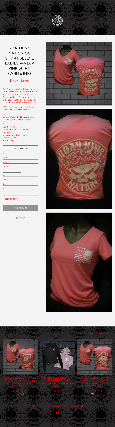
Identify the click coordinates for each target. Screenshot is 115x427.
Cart (70, 3)
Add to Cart (20, 208)
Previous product (86, 333)
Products (47, 3)
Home (35, 406)
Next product (104, 333)
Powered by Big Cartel (57, 420)
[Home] (57, 20)
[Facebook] (57, 413)
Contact (60, 3)
